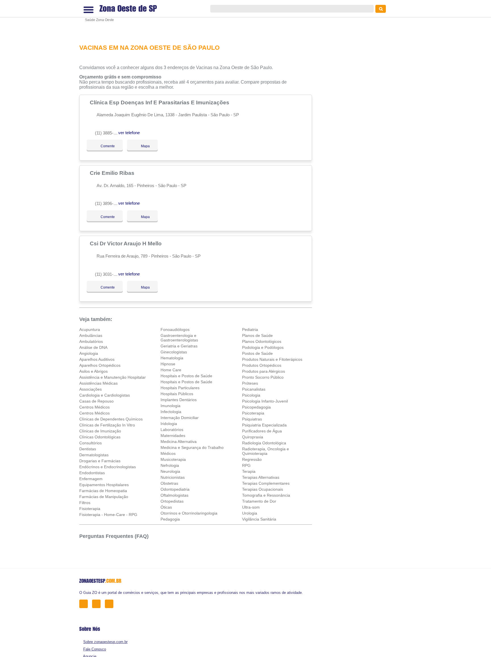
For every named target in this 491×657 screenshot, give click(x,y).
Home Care (171, 370)
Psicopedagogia (256, 407)
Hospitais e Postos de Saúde (186, 376)
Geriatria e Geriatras (179, 346)
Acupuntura (89, 329)
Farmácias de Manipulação (103, 496)
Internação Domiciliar (180, 417)
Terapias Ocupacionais (262, 489)
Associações (90, 389)
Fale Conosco (94, 649)
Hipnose (168, 364)
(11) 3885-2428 (108, 132)
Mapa (144, 146)
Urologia (249, 513)
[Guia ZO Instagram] (110, 604)
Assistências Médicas (98, 383)
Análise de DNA (93, 347)
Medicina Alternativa (179, 441)
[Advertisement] (198, 18)
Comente (103, 146)
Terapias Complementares (266, 483)
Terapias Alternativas (260, 477)
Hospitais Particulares (180, 388)
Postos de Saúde (257, 353)
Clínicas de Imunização (100, 431)
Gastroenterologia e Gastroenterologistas (179, 337)
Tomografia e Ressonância (266, 495)
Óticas (166, 507)
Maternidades (173, 435)
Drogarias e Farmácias (99, 461)
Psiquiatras (252, 419)
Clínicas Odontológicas (99, 437)
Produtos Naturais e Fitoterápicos (272, 359)
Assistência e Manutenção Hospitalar (112, 377)
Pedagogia (170, 519)
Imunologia (170, 405)
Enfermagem (91, 478)
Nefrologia (170, 465)
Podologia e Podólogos (263, 347)
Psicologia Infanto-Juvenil (265, 401)
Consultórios (90, 443)
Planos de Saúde (257, 335)
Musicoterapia (173, 459)
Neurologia (170, 471)
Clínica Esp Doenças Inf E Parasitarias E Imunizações (160, 102)
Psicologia (251, 395)
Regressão (252, 459)
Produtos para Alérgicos (263, 371)
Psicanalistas (253, 389)
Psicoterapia (253, 413)
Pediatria (250, 329)
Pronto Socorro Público (263, 377)
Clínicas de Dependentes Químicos (111, 419)
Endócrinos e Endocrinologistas (107, 467)
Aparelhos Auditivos (97, 359)
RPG (246, 465)
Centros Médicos (94, 407)
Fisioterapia (89, 508)
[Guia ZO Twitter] (98, 604)
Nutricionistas (173, 477)
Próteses (250, 383)
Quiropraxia (252, 437)
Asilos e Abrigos (93, 371)
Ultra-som (251, 507)
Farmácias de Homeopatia (103, 490)
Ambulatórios (91, 341)
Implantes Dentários (179, 399)
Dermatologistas (94, 455)
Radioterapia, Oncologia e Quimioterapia (265, 451)
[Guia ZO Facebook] (85, 604)
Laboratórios (172, 429)
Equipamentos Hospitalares (104, 484)
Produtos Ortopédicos (261, 365)
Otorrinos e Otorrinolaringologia (189, 513)
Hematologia (172, 358)
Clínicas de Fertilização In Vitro (107, 425)
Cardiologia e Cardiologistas (104, 395)
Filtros (84, 502)
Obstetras (169, 483)
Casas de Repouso (96, 401)
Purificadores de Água (262, 431)
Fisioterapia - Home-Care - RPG (108, 514)
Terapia (248, 471)
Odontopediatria (175, 489)
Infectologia (171, 411)
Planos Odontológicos (261, 341)
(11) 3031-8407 (108, 274)
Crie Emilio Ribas (113, 173)
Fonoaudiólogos (175, 329)
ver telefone (129, 132)
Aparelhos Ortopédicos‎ (99, 365)
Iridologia (169, 423)
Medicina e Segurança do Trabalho (192, 447)
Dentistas (87, 449)
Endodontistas (92, 473)
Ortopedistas (172, 501)
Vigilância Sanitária (259, 519)
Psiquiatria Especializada (264, 425)
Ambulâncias (90, 335)
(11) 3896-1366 (108, 203)
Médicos (168, 453)
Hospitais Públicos (177, 393)
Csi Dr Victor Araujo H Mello (126, 243)
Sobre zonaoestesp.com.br (105, 642)
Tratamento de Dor (259, 501)
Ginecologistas (174, 352)
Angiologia (88, 353)
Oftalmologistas (174, 495)
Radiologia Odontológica (264, 443)
